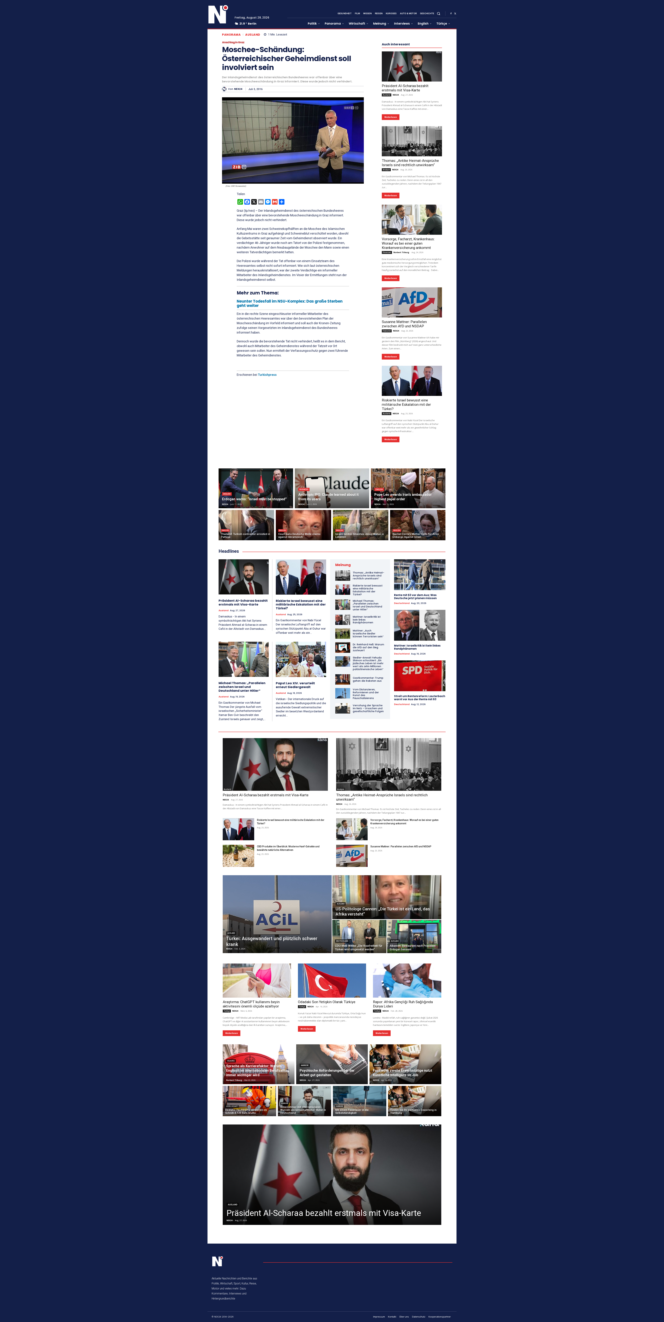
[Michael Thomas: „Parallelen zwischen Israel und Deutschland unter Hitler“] (244, 763)
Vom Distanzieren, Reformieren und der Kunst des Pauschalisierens (366, 798)
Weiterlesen (390, 221)
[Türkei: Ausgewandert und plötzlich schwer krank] (277, 1018)
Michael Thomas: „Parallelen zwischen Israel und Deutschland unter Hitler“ (242, 790)
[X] (455, 14)
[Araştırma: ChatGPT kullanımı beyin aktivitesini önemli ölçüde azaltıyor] (257, 1084)
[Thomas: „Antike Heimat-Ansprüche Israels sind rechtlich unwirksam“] (412, 245)
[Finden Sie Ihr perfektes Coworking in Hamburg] (414, 1205)
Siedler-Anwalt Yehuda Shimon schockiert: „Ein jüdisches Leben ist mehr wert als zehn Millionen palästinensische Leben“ (368, 767)
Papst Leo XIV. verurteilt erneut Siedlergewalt (295, 789)
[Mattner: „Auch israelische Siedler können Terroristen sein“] (342, 737)
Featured (387, 434)
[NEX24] (225, 89)
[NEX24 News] (218, 14)
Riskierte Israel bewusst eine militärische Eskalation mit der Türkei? (406, 508)
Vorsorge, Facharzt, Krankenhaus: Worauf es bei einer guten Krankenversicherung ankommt (408, 347)
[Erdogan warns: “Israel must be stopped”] (256, 592)
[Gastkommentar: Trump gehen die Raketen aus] (342, 783)
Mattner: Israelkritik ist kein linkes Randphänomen (417, 751)
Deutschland (402, 707)
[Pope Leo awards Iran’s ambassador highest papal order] (408, 592)
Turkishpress (267, 375)
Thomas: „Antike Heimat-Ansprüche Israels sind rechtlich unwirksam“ (410, 266)
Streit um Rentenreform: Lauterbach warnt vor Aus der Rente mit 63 (419, 801)
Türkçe (227, 1115)
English (226, 598)
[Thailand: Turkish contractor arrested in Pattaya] (246, 629)
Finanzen (387, 356)
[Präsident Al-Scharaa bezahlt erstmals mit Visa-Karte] (412, 170)
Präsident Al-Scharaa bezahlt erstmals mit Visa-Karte (405, 192)
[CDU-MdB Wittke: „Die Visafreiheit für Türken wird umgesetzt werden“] (359, 1040)
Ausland (252, 34)
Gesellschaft (232, 1210)
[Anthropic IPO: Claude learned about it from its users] (332, 592)
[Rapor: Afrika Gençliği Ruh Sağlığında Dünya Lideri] (407, 1084)
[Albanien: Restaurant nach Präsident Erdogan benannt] (414, 1040)
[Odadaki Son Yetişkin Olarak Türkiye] (332, 1084)
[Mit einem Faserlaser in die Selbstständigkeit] (359, 1205)
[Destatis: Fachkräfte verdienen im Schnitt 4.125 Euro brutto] (249, 1205)
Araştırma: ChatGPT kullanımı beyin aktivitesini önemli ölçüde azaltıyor (251, 1108)
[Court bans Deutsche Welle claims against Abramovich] (303, 629)
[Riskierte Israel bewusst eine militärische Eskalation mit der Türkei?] (412, 485)
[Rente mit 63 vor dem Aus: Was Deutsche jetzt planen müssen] (419, 678)
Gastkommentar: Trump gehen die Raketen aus (368, 783)
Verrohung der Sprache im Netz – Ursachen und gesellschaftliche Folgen (368, 812)
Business (303, 593)
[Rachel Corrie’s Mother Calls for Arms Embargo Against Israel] (418, 629)
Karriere (305, 1169)
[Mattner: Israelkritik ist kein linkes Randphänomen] (342, 723)
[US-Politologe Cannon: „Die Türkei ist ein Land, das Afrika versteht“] (386, 1001)
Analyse (386, 273)
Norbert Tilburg (401, 356)
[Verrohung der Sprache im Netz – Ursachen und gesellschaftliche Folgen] (342, 812)
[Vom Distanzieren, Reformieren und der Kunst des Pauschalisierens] (342, 797)
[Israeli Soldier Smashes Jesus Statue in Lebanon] (360, 629)
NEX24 (238, 89)
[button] (438, 13)
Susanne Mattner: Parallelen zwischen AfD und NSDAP (404, 428)
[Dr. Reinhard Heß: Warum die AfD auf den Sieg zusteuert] (342, 751)
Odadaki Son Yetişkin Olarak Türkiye (326, 1106)
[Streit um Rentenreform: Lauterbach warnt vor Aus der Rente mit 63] (419, 779)
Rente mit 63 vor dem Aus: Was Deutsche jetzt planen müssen (415, 700)
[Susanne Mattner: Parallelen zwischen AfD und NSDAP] (412, 406)
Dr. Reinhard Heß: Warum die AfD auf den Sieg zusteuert (368, 751)
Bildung (231, 1165)
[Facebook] (451, 14)
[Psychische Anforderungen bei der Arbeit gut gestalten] (332, 1168)
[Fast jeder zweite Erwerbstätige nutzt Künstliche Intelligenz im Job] (405, 1168)
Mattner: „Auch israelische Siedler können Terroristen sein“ (368, 737)
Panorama (231, 34)
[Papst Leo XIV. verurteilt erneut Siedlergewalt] (301, 763)
